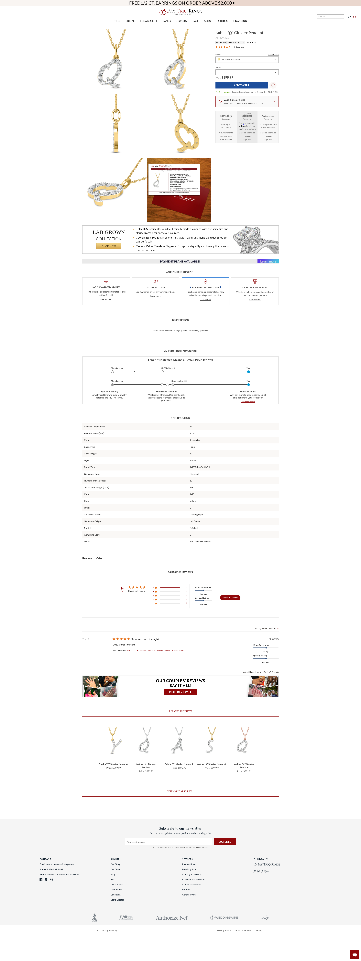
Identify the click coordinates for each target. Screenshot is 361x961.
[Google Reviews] (265, 917)
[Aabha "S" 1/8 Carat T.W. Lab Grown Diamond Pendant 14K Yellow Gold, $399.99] (211, 741)
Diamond (232, 42)
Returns (186, 889)
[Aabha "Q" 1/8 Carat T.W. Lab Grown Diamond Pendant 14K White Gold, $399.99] (146, 741)
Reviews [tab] (87, 558)
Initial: (218, 67)
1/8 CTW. (241, 42)
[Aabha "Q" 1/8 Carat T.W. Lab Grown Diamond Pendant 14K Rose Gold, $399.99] (244, 741)
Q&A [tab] (99, 558)
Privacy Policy (188, 847)
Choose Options (113, 755)
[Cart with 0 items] (355, 16)
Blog (113, 874)
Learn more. (106, 299)
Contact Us (116, 889)
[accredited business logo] (94, 917)
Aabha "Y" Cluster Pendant (113, 763)
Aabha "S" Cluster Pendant (211, 763)
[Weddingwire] (224, 917)
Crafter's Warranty (191, 884)
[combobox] (247, 60)
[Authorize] (172, 917)
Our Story (115, 864)
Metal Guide (273, 54)
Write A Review (230, 597)
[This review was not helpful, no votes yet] (276, 672)
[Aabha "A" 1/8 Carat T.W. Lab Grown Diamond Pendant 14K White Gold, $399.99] (179, 741)
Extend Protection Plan (193, 879)
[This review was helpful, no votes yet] (270, 672)
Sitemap (258, 930)
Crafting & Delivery (191, 874)
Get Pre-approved (247, 132)
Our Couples (117, 884)
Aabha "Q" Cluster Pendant (146, 765)
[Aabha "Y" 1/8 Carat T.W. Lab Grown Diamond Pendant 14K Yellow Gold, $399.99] (113, 741)
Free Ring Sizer (189, 869)
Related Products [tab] (180, 711)
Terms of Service (200, 847)
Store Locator (117, 899)
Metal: (247, 54)
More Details (251, 42)
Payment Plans (189, 864)
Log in (348, 16)
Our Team (115, 869)
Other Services (189, 894)
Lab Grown (221, 42)
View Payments (226, 132)
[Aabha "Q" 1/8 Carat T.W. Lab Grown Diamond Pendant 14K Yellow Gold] (179, 190)
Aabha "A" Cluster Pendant (179, 763)
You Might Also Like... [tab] (180, 791)
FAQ (113, 879)
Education (116, 894)
